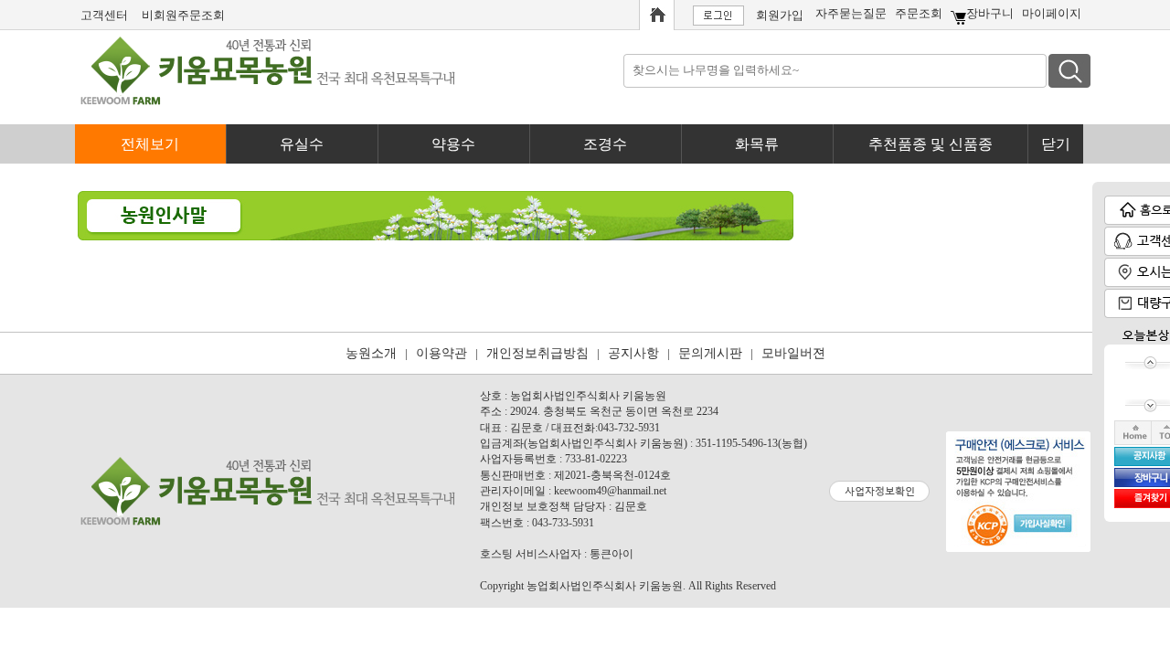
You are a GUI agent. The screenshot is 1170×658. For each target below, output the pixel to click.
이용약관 (441, 353)
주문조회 (918, 13)
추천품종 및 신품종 (930, 144)
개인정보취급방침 (537, 353)
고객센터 (104, 15)
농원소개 (371, 353)
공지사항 (633, 353)
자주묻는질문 (851, 13)
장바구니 (990, 13)
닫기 (1055, 144)
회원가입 (779, 15)
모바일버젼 (793, 353)
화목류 (757, 144)
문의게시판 (710, 353)
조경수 (605, 144)
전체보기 (150, 144)
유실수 (302, 144)
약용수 (453, 144)
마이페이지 (1051, 13)
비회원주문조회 (183, 15)
